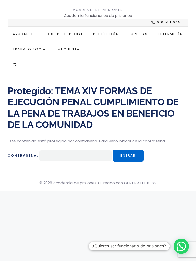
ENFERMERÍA (170, 34)
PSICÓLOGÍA (105, 34)
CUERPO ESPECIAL (64, 34)
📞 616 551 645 (166, 22)
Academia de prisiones (98, 9)
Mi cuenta (69, 49)
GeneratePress (140, 183)
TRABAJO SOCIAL (30, 49)
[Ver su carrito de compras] (14, 64)
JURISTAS (138, 34)
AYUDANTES (24, 34)
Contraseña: (23, 155)
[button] (181, 246)
